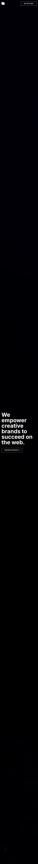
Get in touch (28, 3)
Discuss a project (12, 450)
